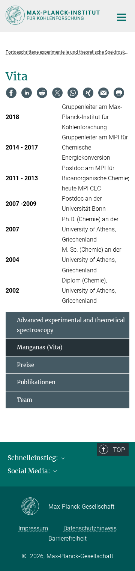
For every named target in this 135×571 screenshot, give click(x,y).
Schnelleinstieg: (34, 458)
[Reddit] (42, 92)
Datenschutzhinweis (90, 528)
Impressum (33, 528)
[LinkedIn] (26, 92)
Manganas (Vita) (39, 347)
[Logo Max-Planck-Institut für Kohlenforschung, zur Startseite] (53, 15)
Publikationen (36, 382)
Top (119, 449)
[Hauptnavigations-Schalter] (121, 17)
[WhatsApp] (72, 92)
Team (24, 399)
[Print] (118, 92)
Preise (25, 365)
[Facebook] (11, 92)
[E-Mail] (103, 92)
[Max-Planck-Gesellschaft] (34, 507)
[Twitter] (57, 92)
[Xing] (88, 92)
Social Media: (30, 471)
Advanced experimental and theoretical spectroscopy (71, 325)
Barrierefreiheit (67, 538)
